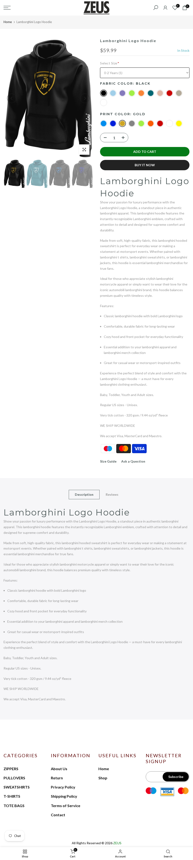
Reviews (112, 494)
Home (8, 22)
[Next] (84, 98)
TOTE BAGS (14, 805)
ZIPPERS (11, 768)
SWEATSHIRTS (17, 787)
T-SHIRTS (12, 796)
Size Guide (108, 461)
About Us (59, 768)
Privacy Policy (63, 787)
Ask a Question (133, 461)
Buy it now (145, 165)
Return (57, 778)
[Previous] (11, 98)
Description (84, 494)
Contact (58, 814)
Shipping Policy (64, 796)
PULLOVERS (14, 778)
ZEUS (117, 843)
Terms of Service (65, 805)
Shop (102, 778)
